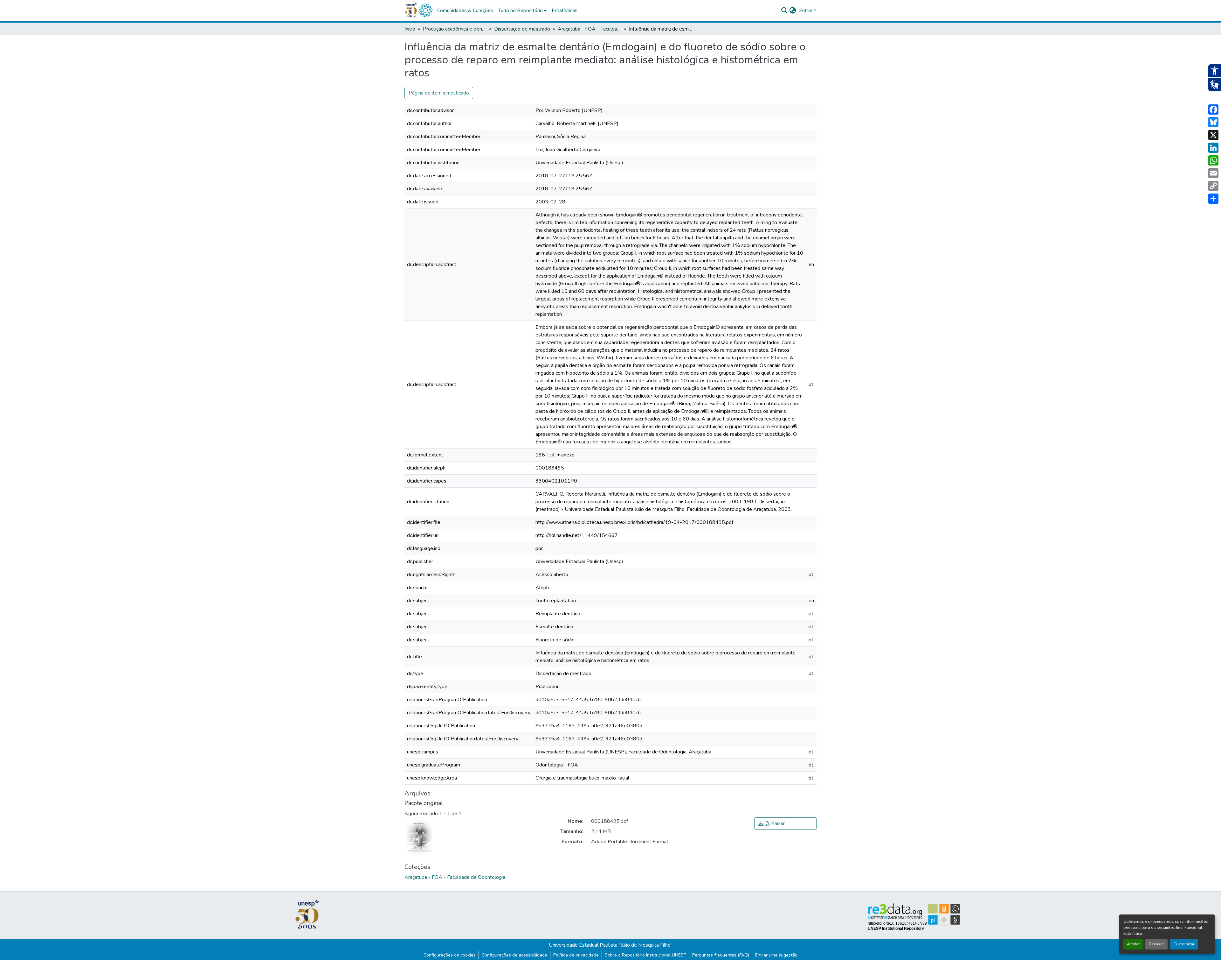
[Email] (1213, 173)
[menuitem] (522, 10)
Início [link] (409, 28)
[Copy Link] (1213, 186)
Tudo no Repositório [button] (520, 10)
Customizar (1184, 944)
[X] (1213, 135)
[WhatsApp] (1213, 160)
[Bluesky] (1213, 122)
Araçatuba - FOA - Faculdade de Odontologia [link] (589, 28)
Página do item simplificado (439, 92)
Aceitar (1133, 944)
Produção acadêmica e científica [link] (454, 28)
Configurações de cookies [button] (450, 955)
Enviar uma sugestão (776, 955)
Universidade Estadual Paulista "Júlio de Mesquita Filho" (611, 945)
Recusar (1156, 944)
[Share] (1213, 198)
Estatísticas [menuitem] (564, 10)
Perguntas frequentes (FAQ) (720, 955)
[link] (785, 823)
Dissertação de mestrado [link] (522, 28)
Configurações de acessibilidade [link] (514, 955)
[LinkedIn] (1213, 147)
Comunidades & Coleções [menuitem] (465, 10)
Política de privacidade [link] (576, 955)
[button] (425, 10)
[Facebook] (1213, 109)
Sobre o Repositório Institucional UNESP (645, 955)
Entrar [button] (806, 10)
